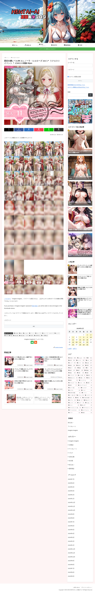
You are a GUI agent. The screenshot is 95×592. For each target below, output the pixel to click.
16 (87, 339)
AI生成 (17, 333)
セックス (57, 333)
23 (87, 342)
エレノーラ (39, 333)
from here (35, 306)
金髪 (47, 335)
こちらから (7, 298)
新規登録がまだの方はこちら (76, 85)
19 (73, 342)
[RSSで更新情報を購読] (35, 342)
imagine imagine (9, 333)
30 (87, 344)
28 (80, 344)
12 (73, 339)
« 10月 (70, 348)
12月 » (75, 348)
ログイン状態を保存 (75, 76)
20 (76, 342)
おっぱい (26, 333)
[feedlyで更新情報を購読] (32, 342)
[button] (59, 129)
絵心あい (70, 422)
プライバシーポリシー (86, 587)
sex (21, 333)
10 (91, 337)
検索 (69, 92)
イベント (32, 333)
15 (83, 339)
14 (80, 339)
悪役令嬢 (16, 335)
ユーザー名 (71, 62)
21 (80, 342)
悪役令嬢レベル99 (24, 335)
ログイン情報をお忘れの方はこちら (78, 87)
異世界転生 (37, 335)
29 (83, 344)
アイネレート (72, 426)
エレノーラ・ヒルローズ (48, 333)
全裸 (7, 335)
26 (73, 344)
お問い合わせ (76, 587)
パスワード (71, 69)
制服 (11, 335)
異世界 (31, 335)
